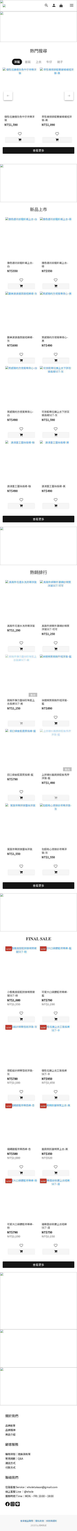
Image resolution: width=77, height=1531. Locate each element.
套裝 (28, 62)
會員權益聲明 (26, 1520)
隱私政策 (39, 1520)
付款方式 (10, 1467)
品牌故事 (10, 1425)
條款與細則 (51, 1520)
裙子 (60, 62)
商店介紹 (10, 1434)
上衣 (38, 62)
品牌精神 (10, 1430)
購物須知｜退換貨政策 (17, 1454)
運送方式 (10, 1463)
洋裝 (17, 62)
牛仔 (49, 62)
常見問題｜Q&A (14, 1458)
